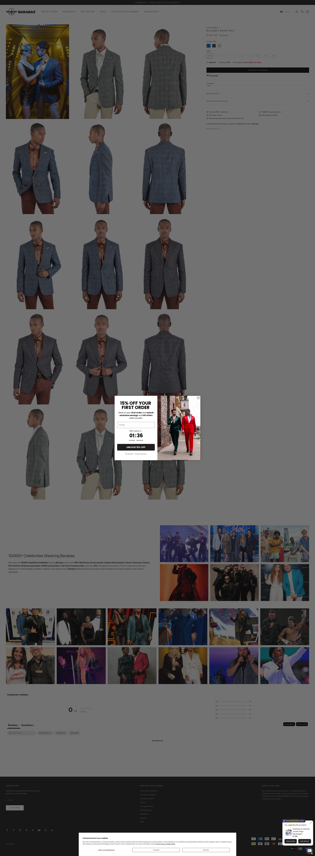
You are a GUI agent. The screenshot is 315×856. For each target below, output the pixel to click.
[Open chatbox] (309, 850)
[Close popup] (310, 822)
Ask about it (304, 841)
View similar (290, 841)
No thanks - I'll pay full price (136, 454)
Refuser (206, 850)
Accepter (156, 850)
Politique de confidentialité (165, 844)
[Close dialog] (198, 398)
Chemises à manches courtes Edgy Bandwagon (301, 831)
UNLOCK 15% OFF (135, 447)
